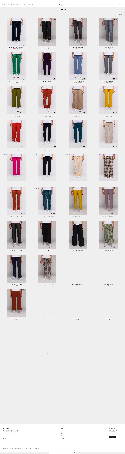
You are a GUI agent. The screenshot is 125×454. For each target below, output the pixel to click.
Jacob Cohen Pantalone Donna (16, 47)
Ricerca (113, 4)
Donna (12, 4)
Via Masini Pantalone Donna (77, 81)
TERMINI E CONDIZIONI (20, 448)
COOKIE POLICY (13, 448)
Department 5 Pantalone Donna (16, 81)
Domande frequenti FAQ (65, 436)
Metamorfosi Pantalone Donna (78, 115)
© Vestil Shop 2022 (29, 448)
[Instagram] (5, 438)
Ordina (120, 14)
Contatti (31, 4)
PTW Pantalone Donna (47, 81)
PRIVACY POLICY (6, 448)
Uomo (8, 4)
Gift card (25, 4)
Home (3, 4)
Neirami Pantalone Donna (16, 115)
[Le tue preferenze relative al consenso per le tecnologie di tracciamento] (123, 452)
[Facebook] (3, 438)
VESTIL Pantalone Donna (47, 47)
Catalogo (18, 4)
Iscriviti (113, 437)
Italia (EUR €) (97, 4)
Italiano (104, 4)
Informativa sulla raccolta (54, 452)
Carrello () (120, 4)
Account (109, 4)
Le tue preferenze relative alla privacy (66, 452)
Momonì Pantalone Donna (47, 115)
